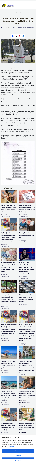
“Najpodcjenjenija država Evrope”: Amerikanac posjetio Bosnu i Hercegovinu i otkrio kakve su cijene (26, 365)
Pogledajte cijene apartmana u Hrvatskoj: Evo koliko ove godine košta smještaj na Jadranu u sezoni (8, 237)
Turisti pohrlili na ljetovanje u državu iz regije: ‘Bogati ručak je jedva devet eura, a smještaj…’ (8, 395)
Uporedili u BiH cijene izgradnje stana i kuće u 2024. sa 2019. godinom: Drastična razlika (9, 267)
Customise (18, 455)
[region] (18, 449)
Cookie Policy (10, 446)
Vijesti (18, 13)
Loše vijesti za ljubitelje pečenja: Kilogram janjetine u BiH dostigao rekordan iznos (8, 299)
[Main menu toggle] (32, 6)
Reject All (18, 460)
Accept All (18, 451)
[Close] (34, 436)
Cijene (24, 27)
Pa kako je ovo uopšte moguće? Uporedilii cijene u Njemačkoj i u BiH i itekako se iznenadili (26, 427)
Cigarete (19, 27)
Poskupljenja (30, 27)
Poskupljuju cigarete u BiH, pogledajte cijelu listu (26, 235)
